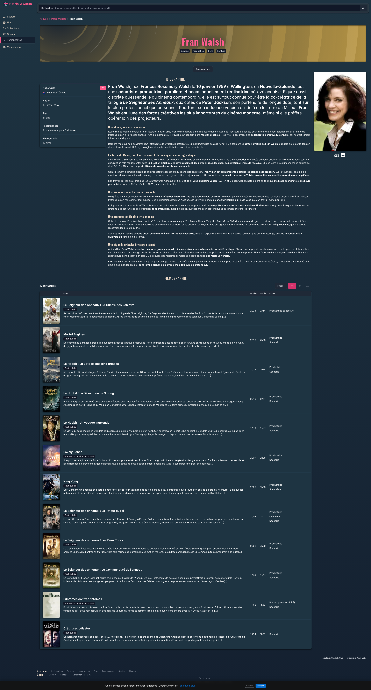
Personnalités (58, 18)
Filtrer (280, 286)
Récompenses (108, 671)
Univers (132, 671)
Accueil (44, 18)
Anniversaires (57, 671)
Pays (96, 671)
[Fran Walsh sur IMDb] (343, 155)
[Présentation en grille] (300, 286)
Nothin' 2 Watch (20, 4)
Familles (70, 671)
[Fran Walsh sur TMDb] (336, 155)
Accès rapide (202, 69)
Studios (122, 671)
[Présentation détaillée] (292, 286)
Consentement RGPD (82, 675)
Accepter (260, 685)
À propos (64, 675)
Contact (52, 675)
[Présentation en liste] (308, 286)
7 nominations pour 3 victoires (60, 130)
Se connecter (205, 678)
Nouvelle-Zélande (56, 92)
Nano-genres (84, 671)
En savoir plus (187, 685)
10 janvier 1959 (51, 105)
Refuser (249, 685)
